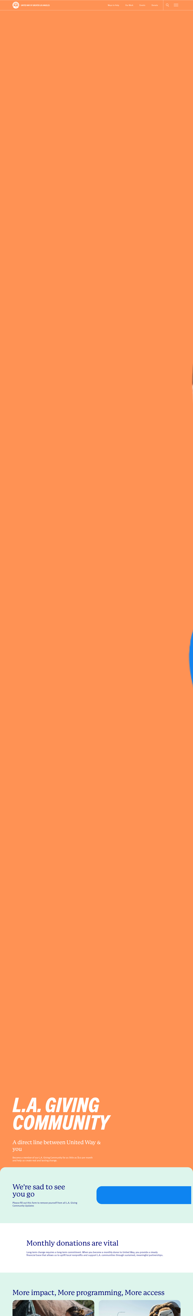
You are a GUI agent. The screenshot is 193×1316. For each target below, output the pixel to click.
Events (142, 5)
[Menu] (176, 5)
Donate (155, 5)
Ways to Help (113, 5)
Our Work (129, 5)
